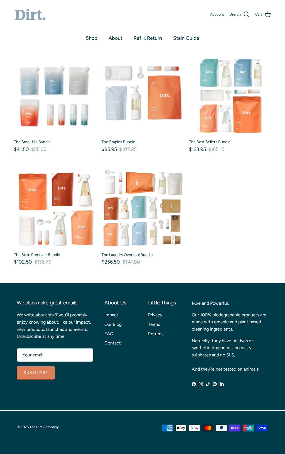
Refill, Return (148, 38)
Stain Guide (186, 38)
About (115, 38)
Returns (155, 333)
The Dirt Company (44, 427)
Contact (112, 343)
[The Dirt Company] (30, 15)
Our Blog (113, 324)
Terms (154, 324)
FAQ (108, 333)
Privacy (155, 314)
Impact (111, 314)
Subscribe (36, 372)
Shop (91, 38)
